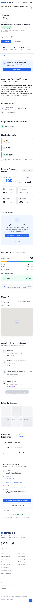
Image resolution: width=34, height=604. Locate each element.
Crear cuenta (17, 241)
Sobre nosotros (5, 576)
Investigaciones (5, 567)
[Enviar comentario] (30, 600)
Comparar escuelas (6, 562)
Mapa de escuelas (6, 559)
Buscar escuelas (5, 556)
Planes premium (22, 564)
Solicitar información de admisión (18, 500)
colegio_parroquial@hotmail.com (13, 482)
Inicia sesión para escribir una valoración (17, 235)
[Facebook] (12, 37)
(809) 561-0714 (9, 478)
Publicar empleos (22, 562)
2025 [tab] (25, 170)
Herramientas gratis (23, 556)
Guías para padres (6, 570)
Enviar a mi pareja (18, 514)
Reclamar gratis (17, 69)
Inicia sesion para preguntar (23, 435)
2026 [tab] (20, 170)
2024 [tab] (30, 170)
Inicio (4, 55)
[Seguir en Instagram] (2, 548)
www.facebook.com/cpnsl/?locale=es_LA (16, 487)
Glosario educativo (6, 573)
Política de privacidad (6, 583)
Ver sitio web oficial (18, 505)
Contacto (3, 588)
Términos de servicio (6, 585)
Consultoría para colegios (24, 559)
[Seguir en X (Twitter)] (6, 548)
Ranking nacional (5, 564)
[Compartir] (31, 8)
